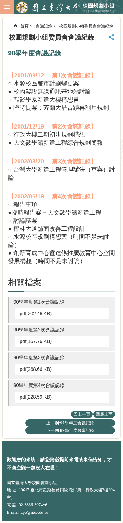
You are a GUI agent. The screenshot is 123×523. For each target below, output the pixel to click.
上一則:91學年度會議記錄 (70, 422)
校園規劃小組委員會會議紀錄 (86, 26)
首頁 (24, 26)
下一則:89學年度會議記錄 (70, 430)
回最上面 (104, 414)
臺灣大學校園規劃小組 (68, 7)
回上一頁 (81, 414)
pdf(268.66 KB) (36, 369)
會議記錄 (44, 26)
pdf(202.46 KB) (36, 313)
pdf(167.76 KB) (36, 341)
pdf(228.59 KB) (36, 397)
